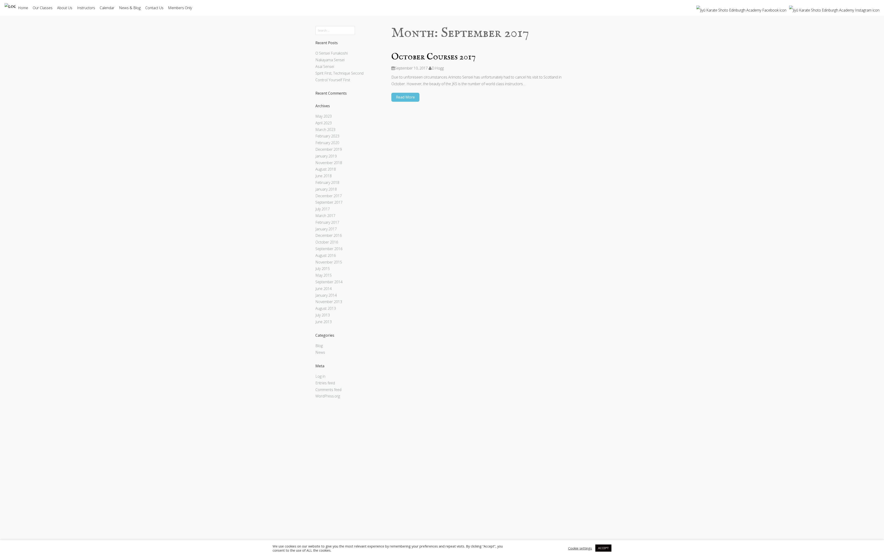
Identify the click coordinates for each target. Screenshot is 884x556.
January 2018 (326, 189)
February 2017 (327, 222)
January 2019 (326, 156)
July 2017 (322, 208)
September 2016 (329, 248)
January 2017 (326, 229)
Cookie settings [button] (580, 548)
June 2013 (323, 321)
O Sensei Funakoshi (331, 53)
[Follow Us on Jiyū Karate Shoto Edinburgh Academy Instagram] (834, 8)
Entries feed (325, 382)
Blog (319, 345)
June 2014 (323, 288)
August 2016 (325, 255)
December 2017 (328, 195)
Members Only (180, 7)
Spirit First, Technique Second (339, 73)
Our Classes (42, 7)
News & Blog (130, 7)
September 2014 (329, 281)
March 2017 (325, 215)
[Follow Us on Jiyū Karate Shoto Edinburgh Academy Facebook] (741, 8)
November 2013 (328, 301)
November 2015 (328, 262)
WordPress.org (327, 396)
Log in (320, 376)
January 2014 (326, 295)
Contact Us (154, 7)
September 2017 (329, 202)
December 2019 (328, 149)
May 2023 (323, 116)
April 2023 (323, 122)
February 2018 (327, 182)
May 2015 (323, 275)
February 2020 (327, 142)
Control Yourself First (332, 79)
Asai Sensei (324, 66)
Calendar (107, 7)
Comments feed (328, 389)
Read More (405, 97)
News (320, 352)
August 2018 (325, 169)
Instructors (86, 7)
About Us (64, 7)
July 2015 (322, 268)
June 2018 (323, 175)
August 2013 (325, 308)
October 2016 (326, 242)
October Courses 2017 (433, 57)
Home (23, 7)
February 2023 (327, 136)
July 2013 (322, 315)
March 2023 (325, 129)
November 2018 (328, 162)
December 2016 (328, 235)
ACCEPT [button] (603, 548)
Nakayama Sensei (330, 59)
